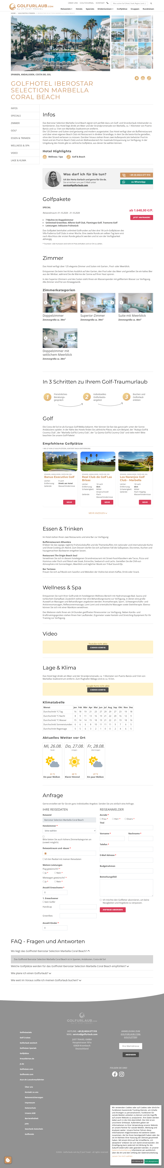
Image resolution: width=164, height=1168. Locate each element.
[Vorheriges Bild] (21, 43)
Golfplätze (122, 9)
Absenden (131, 1054)
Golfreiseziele (26, 1032)
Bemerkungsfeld (108, 876)
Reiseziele (66, 9)
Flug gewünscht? (51, 868)
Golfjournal (87, 3)
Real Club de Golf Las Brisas (97, 478)
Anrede (103, 815)
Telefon (103, 844)
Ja (46, 872)
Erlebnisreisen (105, 9)
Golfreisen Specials (28, 1048)
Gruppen (135, 9)
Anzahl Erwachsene (53, 887)
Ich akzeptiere (151, 1161)
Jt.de (22, 1064)
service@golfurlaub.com (75, 185)
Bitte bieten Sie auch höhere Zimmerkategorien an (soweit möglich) (67, 841)
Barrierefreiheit (31, 1118)
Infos (14, 108)
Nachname (134, 833)
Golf (14, 130)
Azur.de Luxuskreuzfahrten (32, 1079)
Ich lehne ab (137, 1161)
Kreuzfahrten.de (27, 1058)
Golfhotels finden (26, 13)
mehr (69, 502)
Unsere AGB (30, 1113)
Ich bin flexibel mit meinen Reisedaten (63, 859)
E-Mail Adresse (107, 855)
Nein (59, 872)
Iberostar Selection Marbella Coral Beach (56, 13)
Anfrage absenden (113, 909)
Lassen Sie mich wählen (122, 1156)
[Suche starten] (151, 3)
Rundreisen (148, 9)
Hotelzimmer (49, 825)
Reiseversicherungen (34, 1097)
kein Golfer (49, 901)
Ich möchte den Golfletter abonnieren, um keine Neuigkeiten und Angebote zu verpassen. (126, 901)
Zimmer (15, 123)
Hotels (79, 9)
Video (14, 152)
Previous (46, 303)
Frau (104, 819)
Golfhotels (29, 1134)
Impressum (30, 1102)
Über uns (73, 3)
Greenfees (48, 915)
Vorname (104, 833)
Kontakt (100, 3)
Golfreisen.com (26, 1069)
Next (74, 303)
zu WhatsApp (138, 181)
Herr (116, 819)
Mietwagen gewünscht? (54, 877)
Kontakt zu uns (31, 1092)
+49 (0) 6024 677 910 (140, 175)
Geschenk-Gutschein (34, 1129)
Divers (130, 819)
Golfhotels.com (26, 1074)
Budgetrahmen (107, 866)
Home (13, 13)
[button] (117, 21)
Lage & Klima (18, 160)
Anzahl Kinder (50, 923)
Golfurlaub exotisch (28, 1043)
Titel (102, 822)
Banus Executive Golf (59, 477)
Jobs (27, 1123)
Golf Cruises (25, 1037)
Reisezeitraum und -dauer (56, 848)
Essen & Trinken (20, 138)
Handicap (47, 906)
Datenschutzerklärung (121, 1150)
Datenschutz (30, 1108)
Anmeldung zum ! (131, 1034)
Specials (90, 9)
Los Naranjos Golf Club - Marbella (132, 478)
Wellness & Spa (20, 145)
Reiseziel (47, 815)
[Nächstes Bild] (100, 43)
